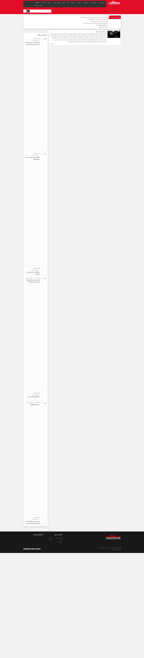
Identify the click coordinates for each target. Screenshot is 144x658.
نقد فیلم (72, 2)
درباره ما (49, 2)
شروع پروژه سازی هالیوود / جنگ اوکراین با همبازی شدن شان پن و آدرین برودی (33, 523)
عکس (63, 2)
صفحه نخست (101, 2)
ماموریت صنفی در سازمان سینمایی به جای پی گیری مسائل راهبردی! (94, 17)
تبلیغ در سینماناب (56, 2)
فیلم (68, 2)
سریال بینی (79, 2)
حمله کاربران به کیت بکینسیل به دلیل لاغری (99, 21)
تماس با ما (43, 2)
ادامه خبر (52, 43)
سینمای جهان (86, 2)
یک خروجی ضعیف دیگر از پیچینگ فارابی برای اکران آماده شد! (95, 23)
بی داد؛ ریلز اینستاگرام (103, 27)
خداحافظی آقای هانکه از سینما (102, 25)
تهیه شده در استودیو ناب (116, 549)
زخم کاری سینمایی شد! (101, 31)
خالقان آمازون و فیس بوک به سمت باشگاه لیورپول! (97, 19)
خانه (61, 540)
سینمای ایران (94, 2)
